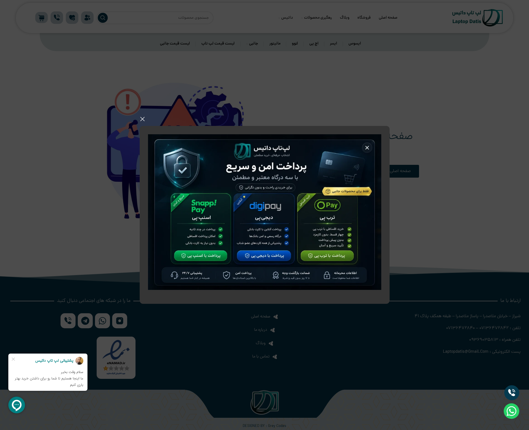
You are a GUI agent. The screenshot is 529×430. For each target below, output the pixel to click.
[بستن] (142, 119)
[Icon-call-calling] (511, 392)
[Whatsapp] (511, 411)
